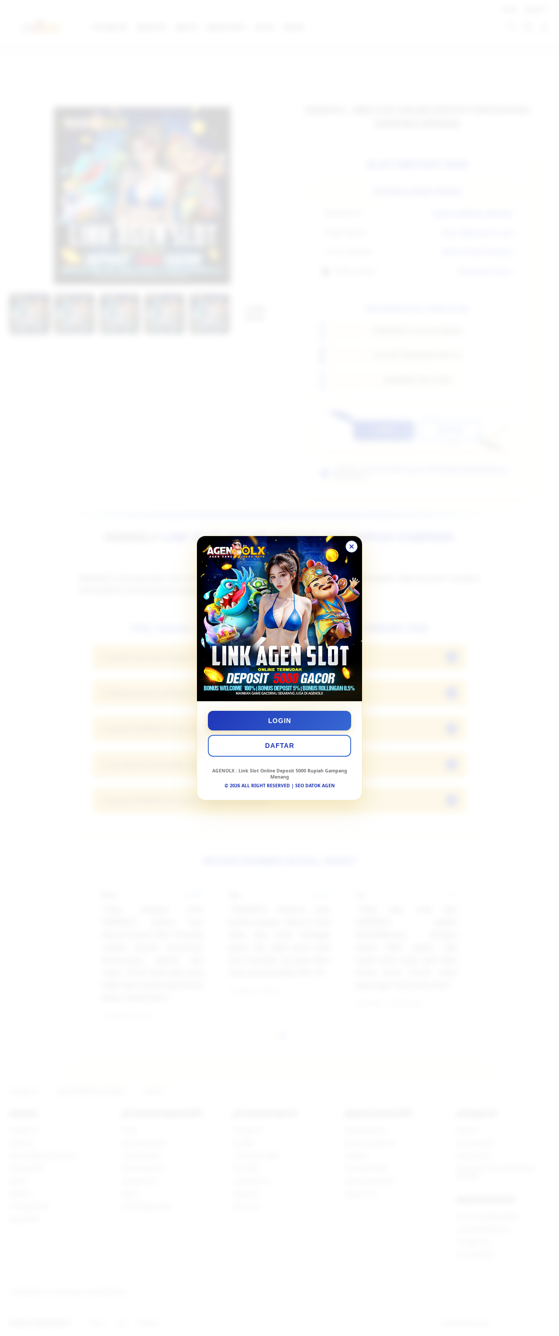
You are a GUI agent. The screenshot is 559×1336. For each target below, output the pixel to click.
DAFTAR (279, 745)
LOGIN (279, 720)
